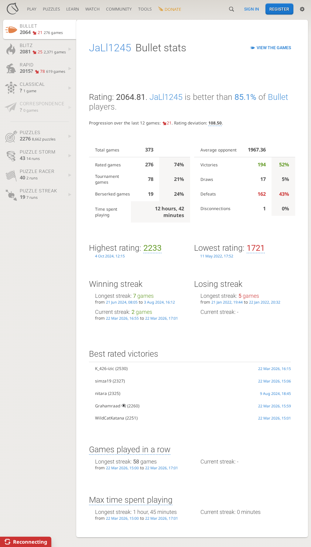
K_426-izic (104, 368)
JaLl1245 (110, 48)
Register (279, 9)
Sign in (251, 9)
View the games (274, 47)
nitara (101, 393)
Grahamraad (107, 406)
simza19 (103, 381)
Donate (173, 9)
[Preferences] (302, 9)
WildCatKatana (109, 418)
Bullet (278, 97)
